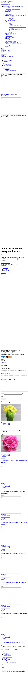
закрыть (2, 667)
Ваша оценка (4, 379)
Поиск (2, 48)
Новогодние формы (11, 34)
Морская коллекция (11, 33)
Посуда (11, 18)
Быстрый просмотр (5, 423)
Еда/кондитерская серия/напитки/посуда (16, 15)
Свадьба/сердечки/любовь (12, 42)
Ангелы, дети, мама (11, 12)
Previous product (4, 75)
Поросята (11, 30)
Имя (2, 393)
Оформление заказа (11, 70)
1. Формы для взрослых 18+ (13, 9)
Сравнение (3, 261)
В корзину (3, 260)
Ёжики (11, 24)
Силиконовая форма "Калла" (8, 94)
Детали (5, 269)
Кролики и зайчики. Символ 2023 (17, 27)
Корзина (8, 69)
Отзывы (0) (6, 270)
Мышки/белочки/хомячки (15, 29)
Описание (5, 268)
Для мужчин (9, 14)
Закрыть (3, 427)
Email (2, 396)
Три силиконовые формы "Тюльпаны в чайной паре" (14, 115)
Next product (4, 96)
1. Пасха (8, 7)
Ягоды (10, 19)
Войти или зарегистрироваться (8, 673)
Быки (10, 23)
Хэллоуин (8, 46)
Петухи (11, 39)
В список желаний (5, 263)
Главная (2, 73)
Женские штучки (10, 20)
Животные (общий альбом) (13, 21)
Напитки (11, 16)
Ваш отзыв (4, 382)
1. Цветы (8, 10)
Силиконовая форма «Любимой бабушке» (14, 613)
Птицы (8, 38)
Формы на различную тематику (14, 43)
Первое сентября (10, 37)
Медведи (11, 28)
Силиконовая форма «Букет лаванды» (13, 553)
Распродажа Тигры (11, 41)
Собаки (11, 32)
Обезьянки (9, 36)
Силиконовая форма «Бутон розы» (12, 642)
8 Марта (8, 11)
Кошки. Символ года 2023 (15, 25)
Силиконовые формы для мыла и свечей (13, 6)
